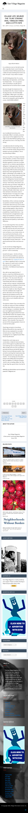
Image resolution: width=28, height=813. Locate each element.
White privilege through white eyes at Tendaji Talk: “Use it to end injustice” (12, 528)
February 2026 (9, 786)
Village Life (22, 25)
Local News (16, 25)
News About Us (9, 708)
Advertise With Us (10, 706)
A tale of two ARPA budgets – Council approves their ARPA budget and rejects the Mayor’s (14, 475)
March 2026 (8, 784)
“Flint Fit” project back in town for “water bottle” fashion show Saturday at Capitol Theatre (13, 461)
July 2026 (7, 776)
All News (7, 711)
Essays (11, 25)
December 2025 (9, 789)
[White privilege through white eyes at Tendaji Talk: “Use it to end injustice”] (14, 522)
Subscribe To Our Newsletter (13, 715)
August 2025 (8, 797)
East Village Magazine (14, 434)
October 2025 (8, 793)
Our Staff (7, 704)
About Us (7, 702)
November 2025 (9, 791)
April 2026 (7, 782)
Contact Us (8, 709)
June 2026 (7, 778)
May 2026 (7, 780)
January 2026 (8, 787)
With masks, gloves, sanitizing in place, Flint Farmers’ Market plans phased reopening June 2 (14, 513)
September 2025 (9, 795)
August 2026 (8, 774)
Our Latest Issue (9, 713)
